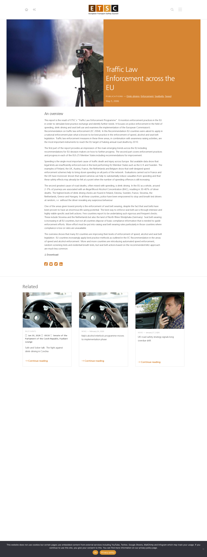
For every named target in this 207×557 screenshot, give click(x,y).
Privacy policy (108, 552)
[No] (203, 548)
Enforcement (147, 96)
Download (52, 254)
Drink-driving (133, 96)
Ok (95, 552)
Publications (114, 96)
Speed (168, 96)
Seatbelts (159, 96)
